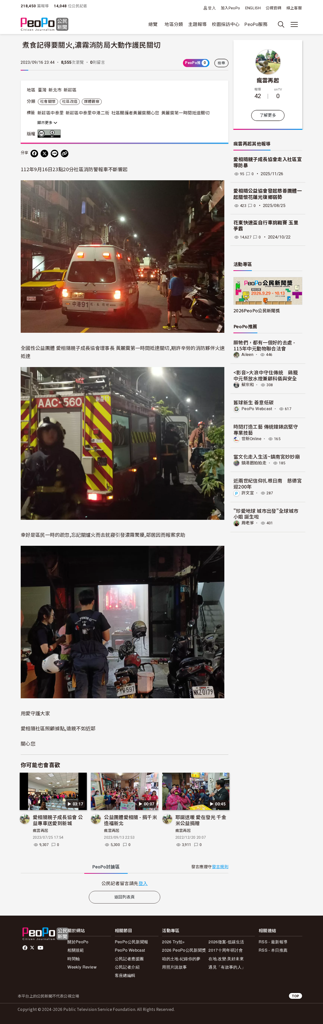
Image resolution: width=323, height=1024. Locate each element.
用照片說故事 (174, 967)
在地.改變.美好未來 (226, 958)
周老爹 (247, 523)
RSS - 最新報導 (273, 942)
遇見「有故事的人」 (227, 967)
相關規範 (75, 950)
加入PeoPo (230, 8)
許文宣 (247, 493)
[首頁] (44, 24)
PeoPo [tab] (106, 866)
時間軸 (73, 958)
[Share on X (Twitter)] (44, 153)
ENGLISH (253, 8)
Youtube (41, 947)
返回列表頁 (124, 897)
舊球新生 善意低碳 (253, 402)
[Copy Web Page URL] (64, 153)
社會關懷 (48, 101)
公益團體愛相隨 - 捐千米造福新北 (130, 820)
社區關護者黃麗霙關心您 (135, 112)
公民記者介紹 (127, 967)
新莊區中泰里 (50, 112)
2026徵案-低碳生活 (226, 942)
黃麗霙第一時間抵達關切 (185, 112)
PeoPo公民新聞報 (131, 942)
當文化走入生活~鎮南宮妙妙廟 (266, 456)
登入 (212, 8)
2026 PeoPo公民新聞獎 (184, 950)
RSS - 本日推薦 (273, 950)
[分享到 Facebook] (34, 153)
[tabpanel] (124, 883)
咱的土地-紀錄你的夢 (181, 958)
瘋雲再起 (40, 830)
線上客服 (294, 8)
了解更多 (268, 115)
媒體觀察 (91, 101)
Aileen (247, 354)
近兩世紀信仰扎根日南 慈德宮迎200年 (267, 483)
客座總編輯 (125, 975)
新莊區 (70, 90)
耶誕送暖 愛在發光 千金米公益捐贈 (200, 820)
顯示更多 (45, 123)
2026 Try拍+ (173, 942)
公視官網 (273, 8)
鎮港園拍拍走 (253, 463)
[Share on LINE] (54, 153)
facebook (25, 947)
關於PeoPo (78, 942)
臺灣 (42, 90)
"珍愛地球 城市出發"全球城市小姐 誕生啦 (265, 513)
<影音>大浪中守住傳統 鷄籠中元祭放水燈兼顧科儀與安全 (265, 375)
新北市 (55, 90)
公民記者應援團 (129, 958)
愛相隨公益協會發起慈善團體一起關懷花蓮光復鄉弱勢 (267, 194)
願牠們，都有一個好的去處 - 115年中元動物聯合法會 (264, 345)
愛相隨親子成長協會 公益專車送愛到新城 (58, 820)
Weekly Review (82, 967)
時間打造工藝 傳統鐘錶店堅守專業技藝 (265, 429)
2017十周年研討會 (225, 950)
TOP (295, 995)
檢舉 (221, 63)
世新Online (251, 438)
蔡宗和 (247, 384)
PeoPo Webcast (256, 408)
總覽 (153, 24)
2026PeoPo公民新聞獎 (256, 310)
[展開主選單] (294, 24)
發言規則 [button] (220, 866)
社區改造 (69, 101)
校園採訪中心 (225, 24)
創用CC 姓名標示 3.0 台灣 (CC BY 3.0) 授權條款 (50, 134)
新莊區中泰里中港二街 (88, 112)
